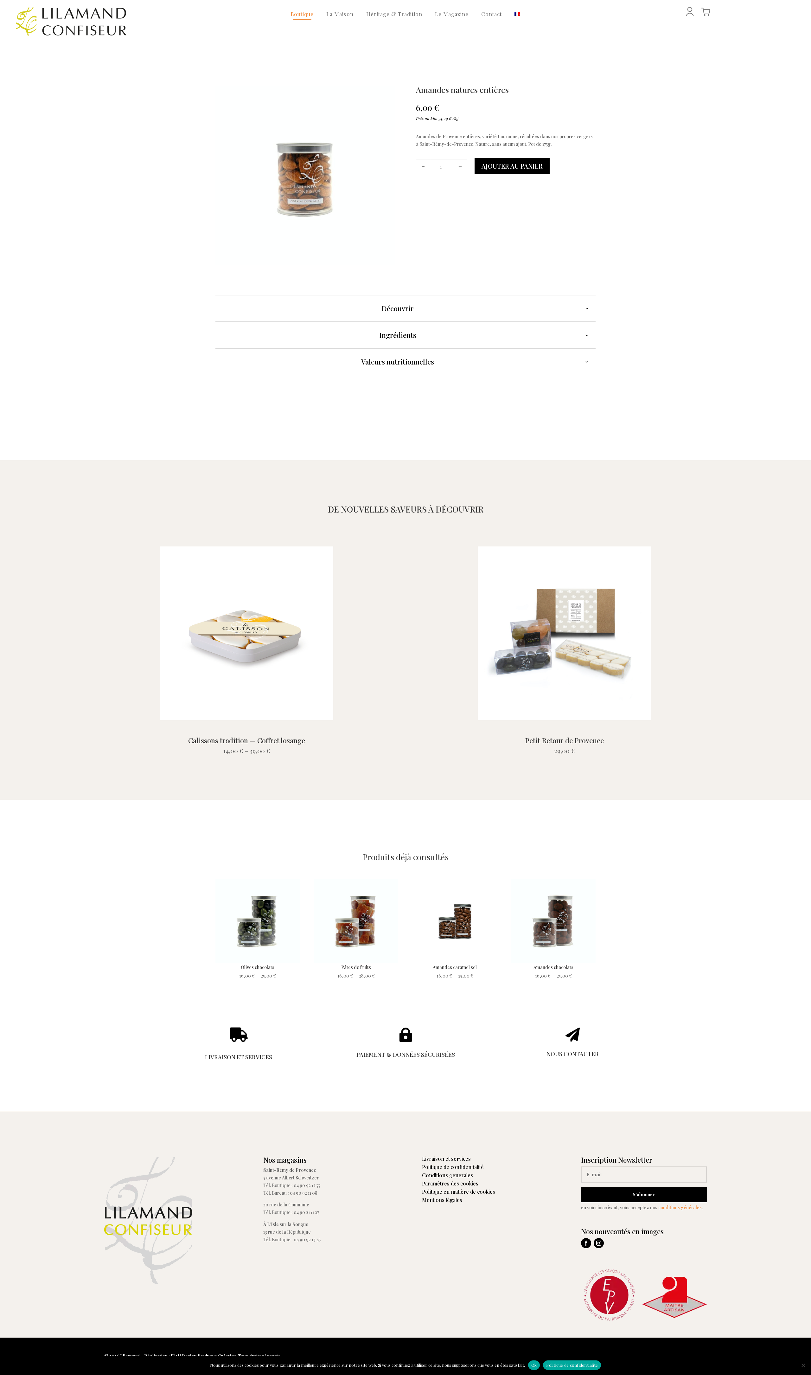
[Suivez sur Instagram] (599, 1243)
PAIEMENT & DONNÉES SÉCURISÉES (405, 1054)
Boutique (302, 14)
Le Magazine (452, 14)
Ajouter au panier (512, 166)
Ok (534, 1365)
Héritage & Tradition (394, 14)
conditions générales (680, 1207)
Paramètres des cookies (450, 1183)
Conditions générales (447, 1175)
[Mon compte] (690, 11)
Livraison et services (446, 1158)
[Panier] (706, 11)
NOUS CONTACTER (572, 1054)
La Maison (340, 14)
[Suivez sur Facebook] (586, 1243)
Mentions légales (442, 1200)
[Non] (803, 1365)
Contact (491, 14)
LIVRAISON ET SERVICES (238, 1057)
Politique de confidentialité (453, 1167)
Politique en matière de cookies (458, 1191)
